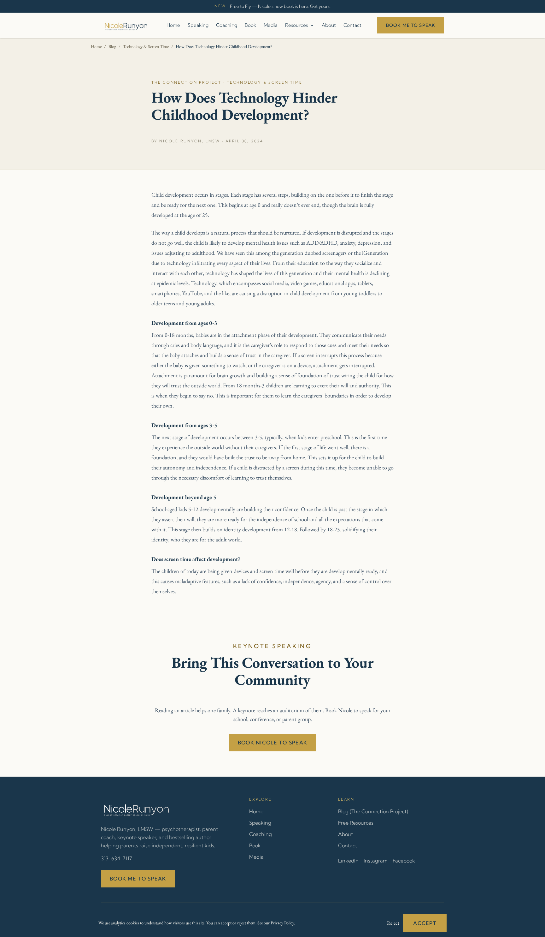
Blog (112, 46)
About (329, 25)
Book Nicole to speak (348, 710)
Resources (296, 25)
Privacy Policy (282, 923)
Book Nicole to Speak (273, 742)
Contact (352, 25)
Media (271, 25)
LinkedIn (348, 860)
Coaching (226, 25)
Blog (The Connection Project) (373, 811)
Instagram (376, 860)
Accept (425, 923)
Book (250, 25)
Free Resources (355, 823)
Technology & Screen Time (146, 46)
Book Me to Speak (410, 25)
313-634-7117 (116, 858)
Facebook (404, 860)
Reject (393, 923)
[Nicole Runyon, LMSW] (126, 25)
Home (173, 25)
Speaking (198, 25)
